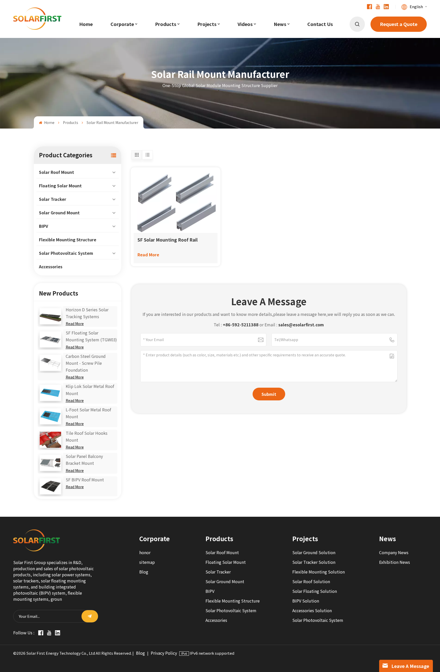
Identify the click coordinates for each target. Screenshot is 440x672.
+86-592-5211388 (240, 324)
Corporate (122, 24)
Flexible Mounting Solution (318, 571)
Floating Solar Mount (60, 185)
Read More (75, 323)
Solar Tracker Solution (313, 562)
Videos (245, 24)
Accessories (50, 266)
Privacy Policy (164, 653)
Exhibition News (394, 562)
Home (86, 24)
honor (144, 552)
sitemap (147, 562)
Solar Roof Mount (56, 172)
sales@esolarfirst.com (301, 324)
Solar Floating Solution (314, 591)
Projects (206, 24)
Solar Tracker (52, 199)
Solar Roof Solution (311, 581)
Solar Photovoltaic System (66, 253)
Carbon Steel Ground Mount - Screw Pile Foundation (86, 363)
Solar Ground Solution (313, 552)
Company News (393, 552)
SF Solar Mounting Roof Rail (168, 239)
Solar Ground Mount (59, 212)
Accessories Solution (312, 610)
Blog (143, 571)
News (280, 24)
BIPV (43, 226)
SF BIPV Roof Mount (85, 479)
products (165, 24)
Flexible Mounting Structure (67, 239)
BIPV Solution (305, 600)
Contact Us (320, 24)
